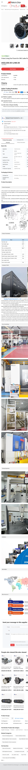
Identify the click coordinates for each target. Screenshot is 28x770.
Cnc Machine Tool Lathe (19, 751)
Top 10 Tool (23, 754)
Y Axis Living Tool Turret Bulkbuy (8, 757)
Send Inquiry (13, 69)
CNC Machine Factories (7, 751)
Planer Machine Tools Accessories (9, 742)
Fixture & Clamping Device (7, 735)
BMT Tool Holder (4, 723)
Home (2, 9)
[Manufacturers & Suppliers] (14, 2)
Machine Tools (22, 9)
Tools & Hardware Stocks (20, 735)
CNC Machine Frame (17, 723)
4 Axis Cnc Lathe (5, 754)
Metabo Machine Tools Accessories (9, 738)
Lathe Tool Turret (16, 721)
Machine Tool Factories (18, 748)
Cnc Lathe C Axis (15, 754)
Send (12, 645)
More (2, 760)
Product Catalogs (19, 718)
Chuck (26, 721)
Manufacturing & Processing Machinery (12, 9)
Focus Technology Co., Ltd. (16, 764)
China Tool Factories (6, 748)
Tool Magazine (4, 721)
